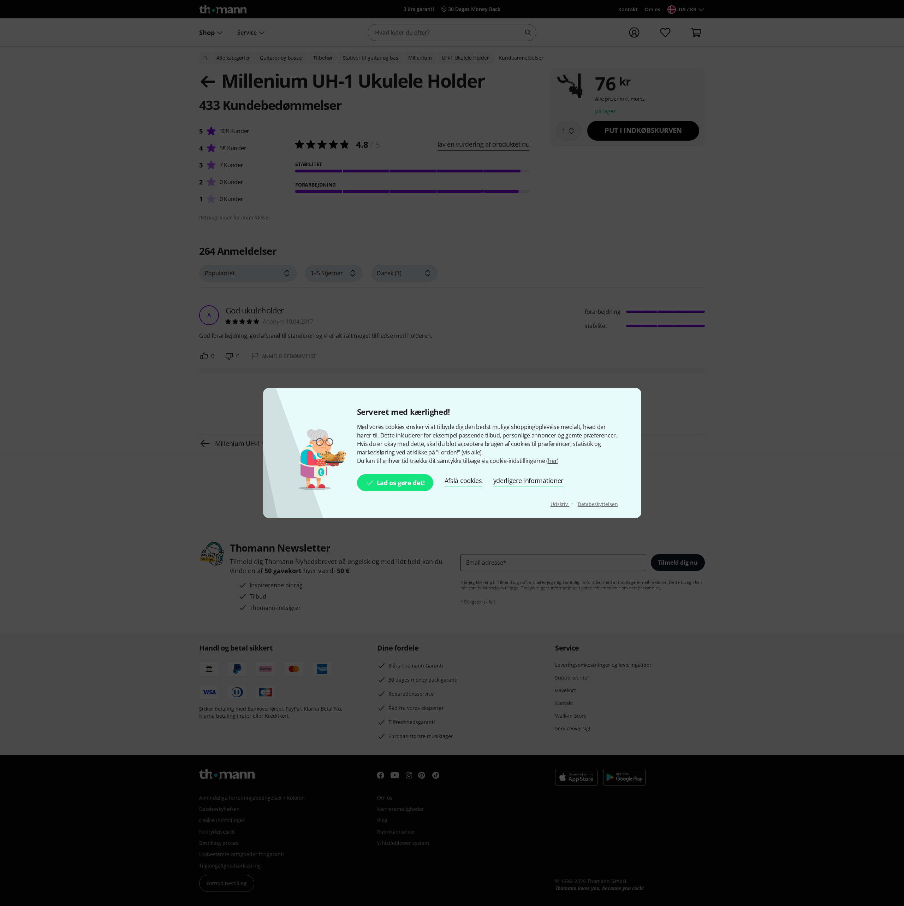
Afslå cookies (463, 480)
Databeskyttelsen (598, 504)
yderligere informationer (528, 480)
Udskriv (560, 504)
